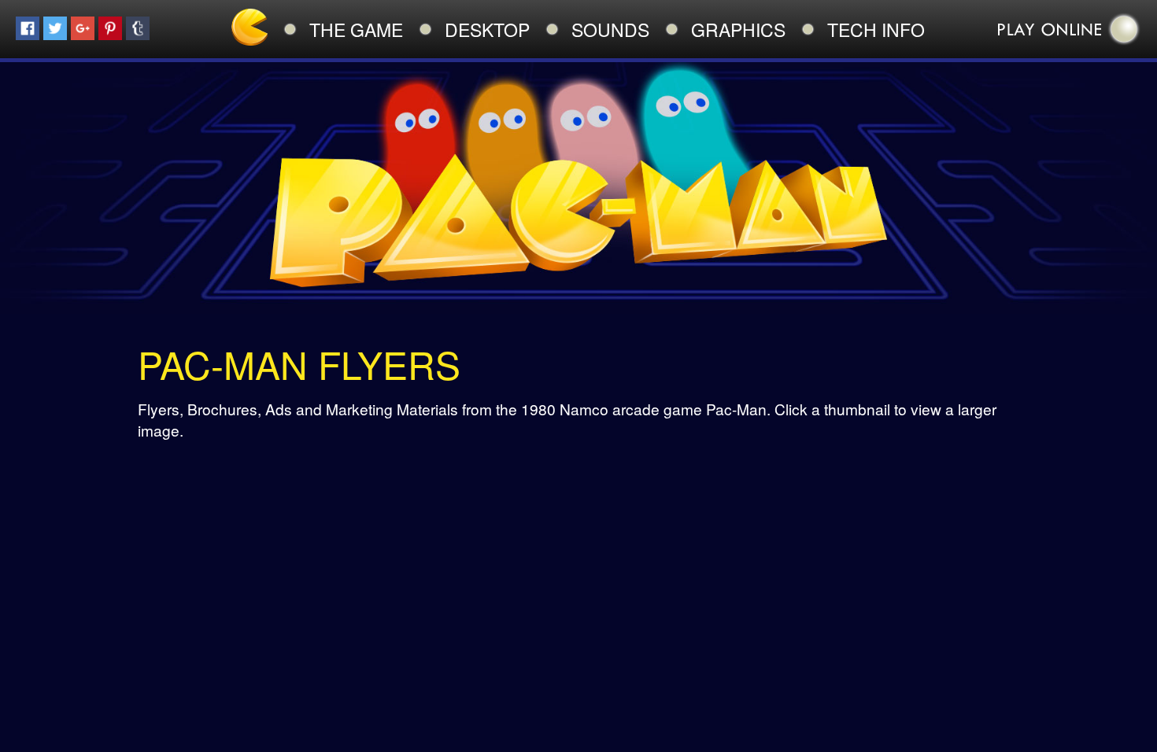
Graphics (738, 29)
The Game (356, 29)
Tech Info (876, 29)
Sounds (610, 29)
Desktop (487, 29)
